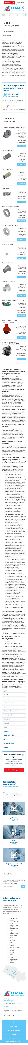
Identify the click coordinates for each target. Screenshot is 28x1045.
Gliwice (11, 954)
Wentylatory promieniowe (11, 642)
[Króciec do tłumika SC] (7, 269)
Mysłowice (7, 719)
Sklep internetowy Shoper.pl (14, 1044)
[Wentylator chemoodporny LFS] (7, 304)
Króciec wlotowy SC (9, 282)
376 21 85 (14, 1011)
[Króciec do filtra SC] (7, 250)
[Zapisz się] (23, 886)
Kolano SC (5, 188)
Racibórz (12, 930)
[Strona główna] (14, 8)
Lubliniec (12, 920)
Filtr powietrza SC (8, 169)
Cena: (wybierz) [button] (7, 35)
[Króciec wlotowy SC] (7, 287)
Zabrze (11, 956)
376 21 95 (19, 1011)
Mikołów (6, 707)
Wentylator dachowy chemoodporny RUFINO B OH (12, 321)
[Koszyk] (24, 15)
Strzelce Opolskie (14, 922)
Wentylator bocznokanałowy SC (13, 128)
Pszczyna (6, 731)
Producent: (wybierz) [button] (8, 31)
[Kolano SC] (7, 194)
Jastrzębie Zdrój (14, 933)
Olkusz (11, 942)
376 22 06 (8, 1011)
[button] (3, 15)
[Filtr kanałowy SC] (7, 156)
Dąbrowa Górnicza (9, 703)
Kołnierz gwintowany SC (10, 225)
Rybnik (6, 747)
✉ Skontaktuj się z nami (14, 770)
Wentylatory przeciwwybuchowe (13, 646)
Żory (5, 739)
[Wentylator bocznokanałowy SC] (7, 134)
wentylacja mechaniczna (16, 398)
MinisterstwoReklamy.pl (17, 1038)
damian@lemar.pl (13, 96)
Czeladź (6, 699)
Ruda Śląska (13, 961)
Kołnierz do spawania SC (10, 207)
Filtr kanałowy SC (8, 151)
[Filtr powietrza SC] (7, 175)
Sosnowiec (7, 723)
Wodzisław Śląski (9, 743)
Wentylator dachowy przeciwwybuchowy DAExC (11, 343)
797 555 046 (13, 94)
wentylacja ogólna (7, 417)
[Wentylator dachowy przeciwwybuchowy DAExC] (7, 350)
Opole (11, 923)
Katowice (12, 950)
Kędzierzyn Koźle (14, 925)
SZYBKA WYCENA (9, 2)
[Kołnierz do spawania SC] (7, 213)
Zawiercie (12, 944)
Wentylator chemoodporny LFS (13, 300)
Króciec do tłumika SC (10, 263)
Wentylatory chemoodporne (12, 645)
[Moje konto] (17, 15)
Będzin (6, 691)
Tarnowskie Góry (14, 959)
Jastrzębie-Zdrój (9, 735)
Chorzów (6, 695)
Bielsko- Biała (13, 935)
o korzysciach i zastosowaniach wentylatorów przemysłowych (14, 632)
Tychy (5, 727)
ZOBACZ (14, 820)
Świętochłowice (8, 715)
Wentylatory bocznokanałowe (12, 643)
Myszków (12, 945)
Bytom (11, 957)
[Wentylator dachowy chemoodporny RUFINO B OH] (7, 329)
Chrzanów (12, 940)
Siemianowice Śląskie (10, 711)
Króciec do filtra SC (8, 244)
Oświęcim (12, 939)
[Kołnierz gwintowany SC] (7, 231)
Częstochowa (13, 918)
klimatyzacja (14, 434)
